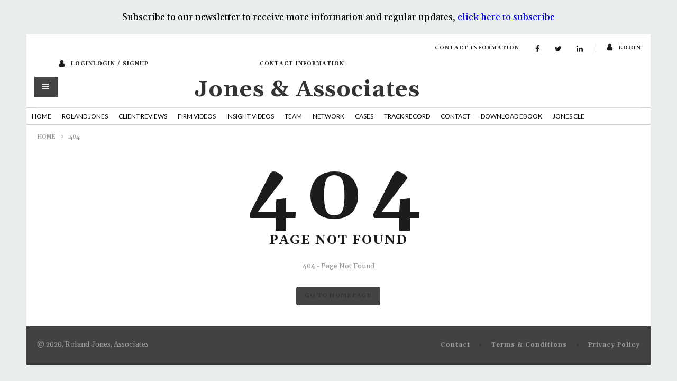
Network (328, 116)
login (630, 47)
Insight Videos (250, 116)
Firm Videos (197, 116)
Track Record (407, 116)
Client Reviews (142, 116)
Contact (455, 116)
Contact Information (477, 47)
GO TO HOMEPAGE (338, 296)
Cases (364, 116)
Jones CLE (568, 116)
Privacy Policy (614, 345)
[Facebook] (537, 49)
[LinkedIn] (579, 49)
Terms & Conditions (529, 345)
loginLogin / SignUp (110, 63)
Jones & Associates (307, 90)
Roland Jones (85, 116)
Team (293, 116)
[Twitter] (558, 49)
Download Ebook (511, 116)
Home (41, 116)
